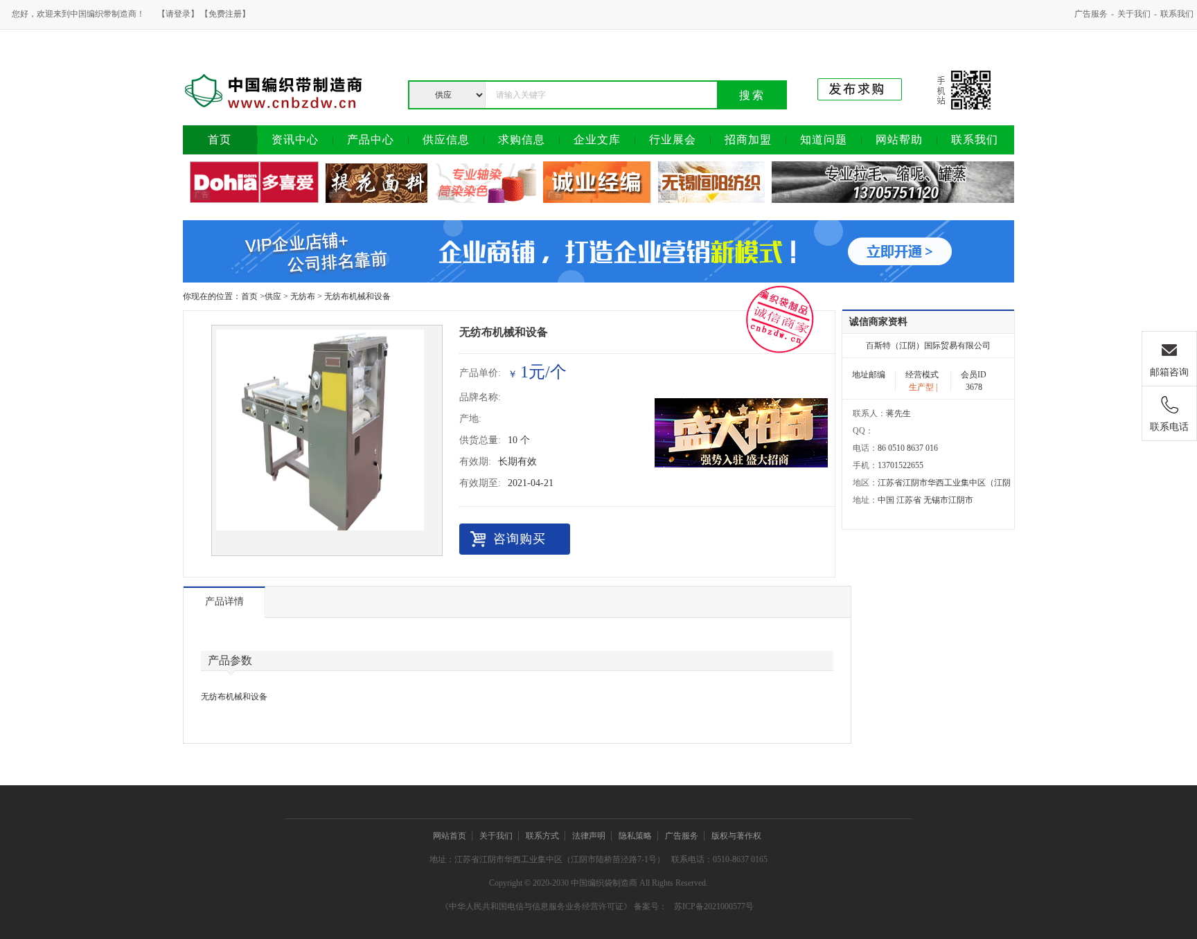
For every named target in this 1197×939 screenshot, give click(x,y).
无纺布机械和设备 (357, 296)
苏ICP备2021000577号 (714, 906)
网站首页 (449, 836)
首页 (249, 296)
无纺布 (302, 296)
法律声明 (588, 836)
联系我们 (1177, 14)
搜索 (752, 95)
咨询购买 (519, 539)
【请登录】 (178, 14)
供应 (273, 296)
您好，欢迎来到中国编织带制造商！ (78, 14)
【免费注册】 (225, 14)
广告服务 (1091, 14)
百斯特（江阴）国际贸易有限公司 (928, 345)
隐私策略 (635, 836)
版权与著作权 (736, 836)
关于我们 (1134, 14)
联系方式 (542, 836)
